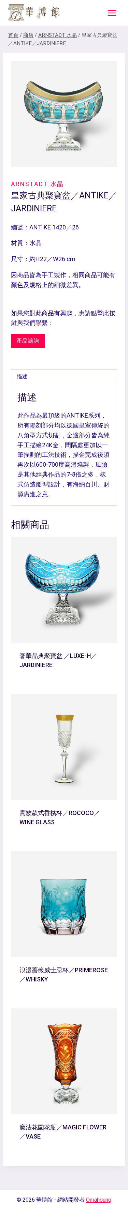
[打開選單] (112, 13)
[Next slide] (107, 114)
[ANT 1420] (64, 114)
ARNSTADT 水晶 (37, 183)
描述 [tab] (22, 376)
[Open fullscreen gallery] (110, 160)
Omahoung (98, 1200)
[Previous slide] (21, 114)
